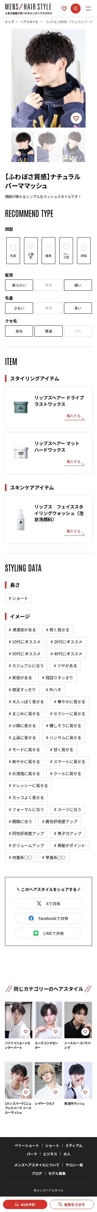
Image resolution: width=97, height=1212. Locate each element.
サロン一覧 (74, 1165)
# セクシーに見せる (67, 713)
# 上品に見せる (22, 737)
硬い (77, 285)
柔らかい (19, 285)
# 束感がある (20, 678)
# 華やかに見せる (69, 701)
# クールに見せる (65, 773)
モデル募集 (57, 1173)
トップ (9, 21)
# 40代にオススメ (66, 654)
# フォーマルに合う (26, 809)
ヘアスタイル (29, 21)
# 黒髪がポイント (69, 845)
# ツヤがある (65, 666)
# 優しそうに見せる (63, 725)
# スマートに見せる (67, 761)
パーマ (32, 1154)
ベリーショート (27, 1145)
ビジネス (50, 1154)
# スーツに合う (67, 809)
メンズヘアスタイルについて (36, 1165)
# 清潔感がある (22, 630)
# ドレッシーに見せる (28, 785)
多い (77, 308)
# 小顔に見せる (22, 725)
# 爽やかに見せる (24, 761)
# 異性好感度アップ (59, 821)
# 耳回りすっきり (57, 678)
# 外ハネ (53, 690)
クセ (77, 330)
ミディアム (73, 1145)
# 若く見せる (57, 630)
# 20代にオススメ (66, 642)
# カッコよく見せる (26, 797)
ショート (52, 1145)
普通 (48, 284)
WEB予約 (28, 1204)
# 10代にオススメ (25, 642)
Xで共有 (53, 903)
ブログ (37, 1173)
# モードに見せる (24, 749)
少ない (19, 308)
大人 (66, 1154)
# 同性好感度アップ (26, 833)
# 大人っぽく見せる (26, 701)
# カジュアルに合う (26, 666)
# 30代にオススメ (25, 654)
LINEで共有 (53, 933)
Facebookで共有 (53, 918)
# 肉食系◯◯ (20, 857)
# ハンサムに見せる (63, 737)
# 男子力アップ (67, 833)
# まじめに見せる (24, 713)
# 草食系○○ (53, 857)
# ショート (18, 598)
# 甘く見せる (61, 749)
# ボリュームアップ (26, 845)
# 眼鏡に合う (20, 821)
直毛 (19, 331)
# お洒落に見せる (24, 773)
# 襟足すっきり (22, 690)
